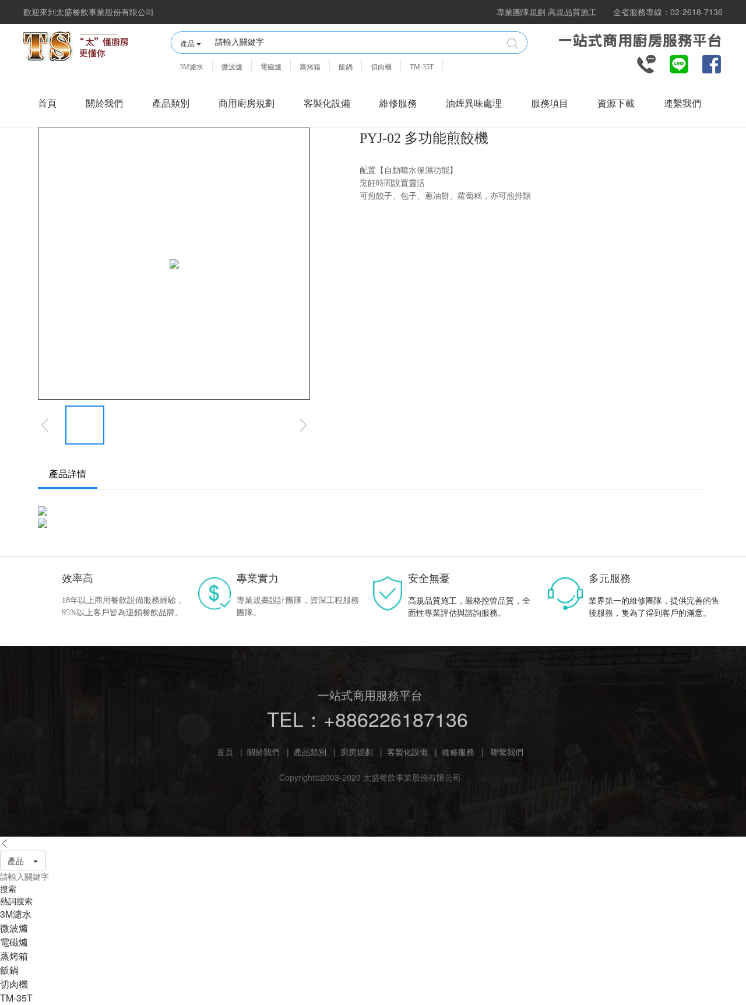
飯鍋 (346, 67)
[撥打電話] (646, 63)
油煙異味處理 (474, 103)
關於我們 (104, 103)
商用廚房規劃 (247, 103)
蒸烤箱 (310, 67)
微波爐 (231, 67)
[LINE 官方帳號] (679, 63)
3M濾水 (191, 67)
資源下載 (616, 103)
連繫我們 (682, 103)
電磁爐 (271, 67)
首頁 (47, 103)
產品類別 (170, 103)
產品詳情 (67, 474)
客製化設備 (327, 103)
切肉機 (381, 67)
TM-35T (422, 67)
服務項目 (549, 103)
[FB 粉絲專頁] (711, 63)
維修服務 (398, 103)
